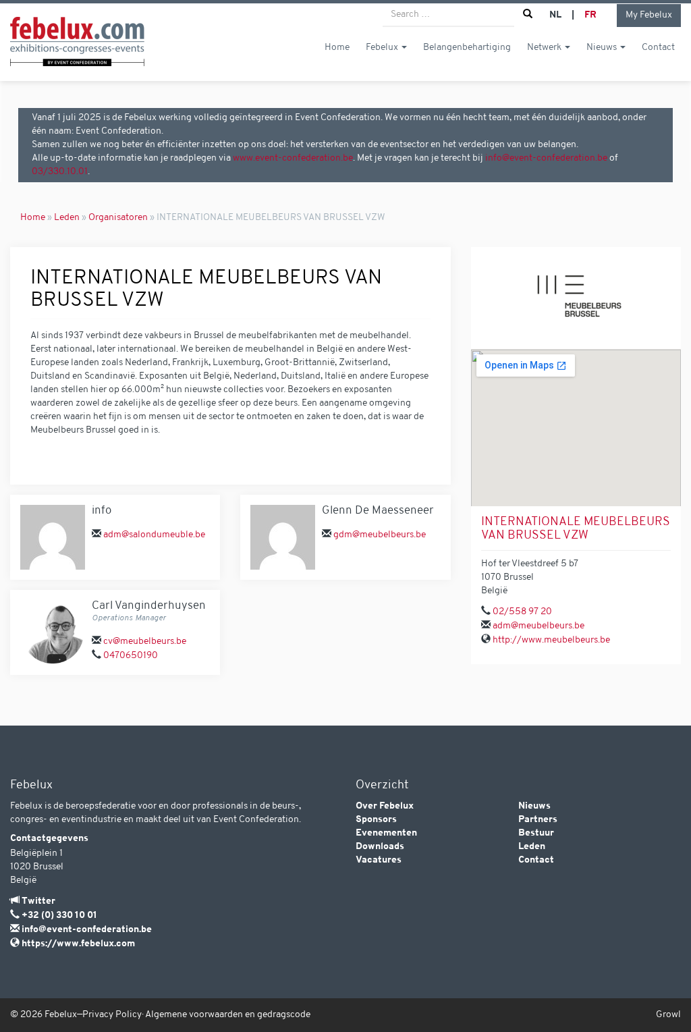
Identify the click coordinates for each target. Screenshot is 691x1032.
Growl (668, 1015)
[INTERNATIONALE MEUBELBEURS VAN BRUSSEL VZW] (576, 298)
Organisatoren (118, 218)
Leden (67, 218)
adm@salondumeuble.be (154, 535)
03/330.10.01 (60, 172)
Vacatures (379, 860)
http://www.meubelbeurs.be (551, 640)
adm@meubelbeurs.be (538, 626)
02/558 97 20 (522, 612)
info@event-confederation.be (546, 158)
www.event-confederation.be (293, 158)
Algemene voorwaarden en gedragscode (227, 1015)
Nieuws (602, 48)
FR (590, 15)
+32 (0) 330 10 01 (59, 916)
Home (337, 48)
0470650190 (130, 656)
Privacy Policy (112, 1015)
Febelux (383, 48)
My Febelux (649, 15)
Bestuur (536, 833)
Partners (537, 820)
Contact (658, 48)
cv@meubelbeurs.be (144, 641)
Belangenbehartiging (467, 48)
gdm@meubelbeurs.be (379, 535)
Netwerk (545, 48)
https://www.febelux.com (78, 944)
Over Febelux (385, 806)
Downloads (380, 847)
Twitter (38, 901)
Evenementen (386, 833)
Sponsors (376, 820)
